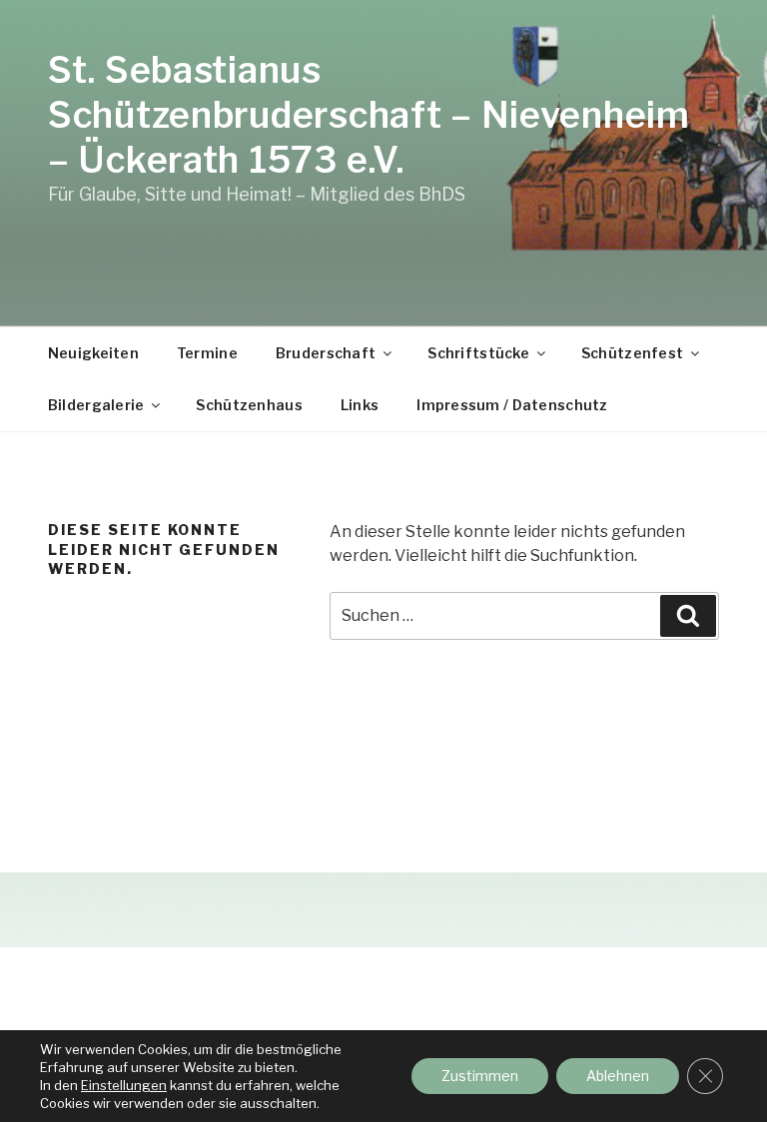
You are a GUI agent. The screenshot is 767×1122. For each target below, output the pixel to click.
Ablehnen (617, 1075)
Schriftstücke (478, 352)
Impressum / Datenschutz (511, 404)
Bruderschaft (326, 352)
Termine (207, 352)
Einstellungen (124, 1085)
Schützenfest (632, 352)
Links (360, 404)
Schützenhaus (249, 404)
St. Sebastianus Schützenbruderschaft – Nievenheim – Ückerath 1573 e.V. (369, 115)
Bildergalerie (96, 404)
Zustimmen (479, 1075)
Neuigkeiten (93, 352)
